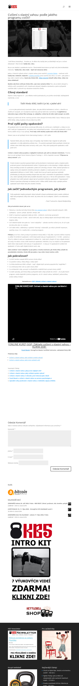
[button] (75, 662)
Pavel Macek (25, 326)
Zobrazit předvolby (68, 678)
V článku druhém (34, 76)
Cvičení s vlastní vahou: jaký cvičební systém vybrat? (26, 334)
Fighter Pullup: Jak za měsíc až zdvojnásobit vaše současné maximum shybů (55, 646)
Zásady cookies (46, 682)
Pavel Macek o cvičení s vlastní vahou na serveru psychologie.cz (30, 354)
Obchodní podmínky (57, 682)
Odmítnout (52, 678)
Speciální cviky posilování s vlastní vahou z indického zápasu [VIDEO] (32, 357)
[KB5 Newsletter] (22, 613)
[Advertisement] (39, 375)
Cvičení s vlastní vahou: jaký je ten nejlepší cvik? (25, 347)
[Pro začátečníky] (56, 613)
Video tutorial (43, 78)
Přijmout (37, 678)
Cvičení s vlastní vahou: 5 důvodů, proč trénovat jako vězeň (29, 352)
